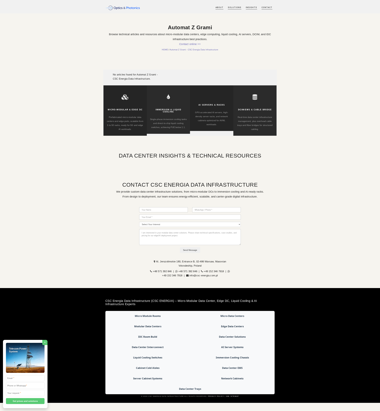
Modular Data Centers (147, 326)
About (219, 7)
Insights (251, 7)
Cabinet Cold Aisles (147, 368)
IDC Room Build (147, 336)
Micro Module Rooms (148, 316)
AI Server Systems (232, 347)
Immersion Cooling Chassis (232, 357)
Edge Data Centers (232, 326)
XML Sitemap (232, 396)
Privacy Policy (216, 396)
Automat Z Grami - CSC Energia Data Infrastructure (194, 49)
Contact (267, 7)
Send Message (190, 250)
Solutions (234, 7)
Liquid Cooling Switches (147, 357)
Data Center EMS (232, 368)
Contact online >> (190, 44)
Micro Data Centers (232, 316)
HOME (165, 49)
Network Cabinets (232, 378)
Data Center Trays (190, 389)
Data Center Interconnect (148, 347)
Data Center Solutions (232, 336)
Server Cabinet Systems (147, 378)
